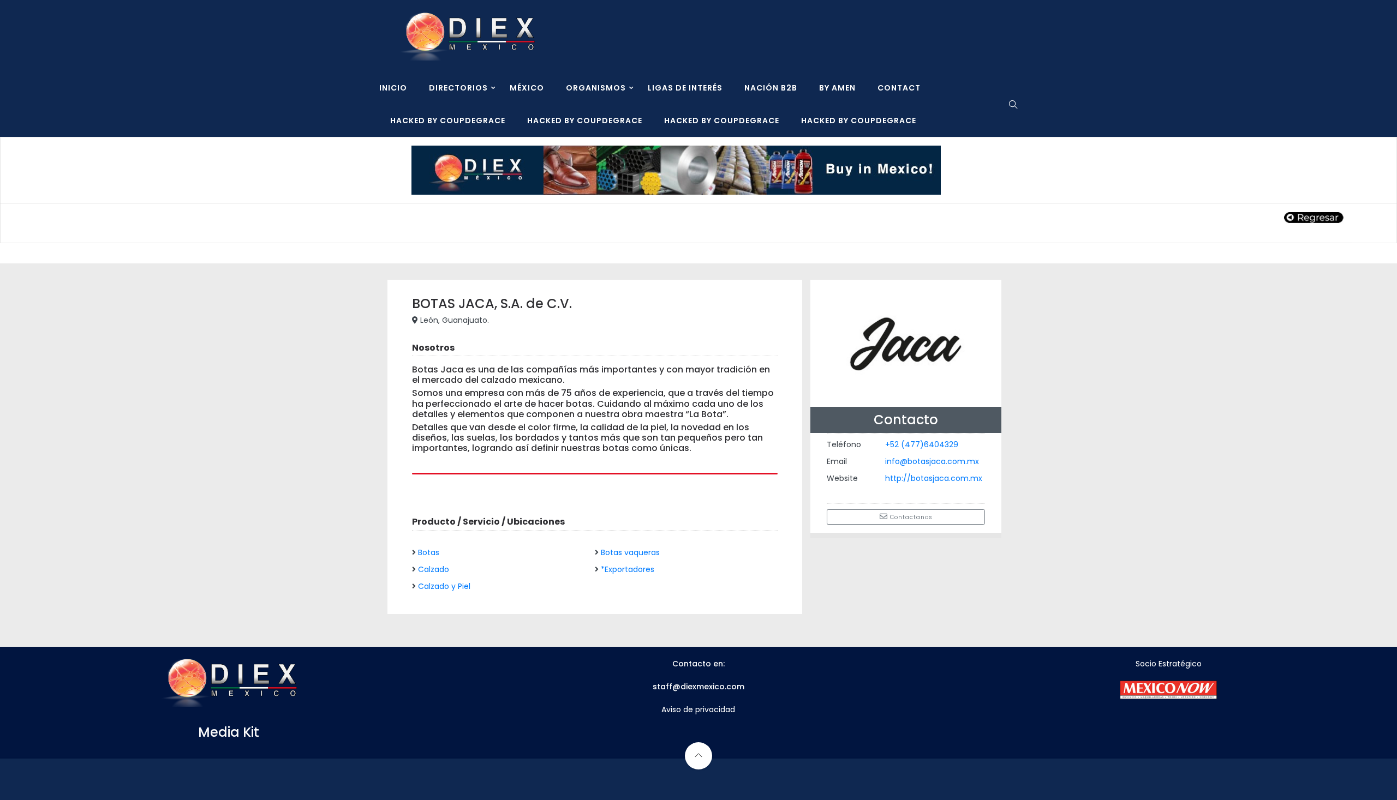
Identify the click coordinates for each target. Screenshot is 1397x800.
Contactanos (910, 517)
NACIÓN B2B (770, 87)
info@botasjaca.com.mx (932, 461)
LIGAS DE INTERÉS (685, 87)
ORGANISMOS (596, 87)
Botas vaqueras (630, 552)
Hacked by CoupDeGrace (447, 120)
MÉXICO (527, 87)
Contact (899, 87)
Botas (428, 552)
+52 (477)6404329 (921, 444)
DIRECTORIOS (458, 87)
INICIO (393, 87)
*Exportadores (627, 569)
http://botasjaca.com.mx (933, 478)
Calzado (433, 569)
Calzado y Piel (444, 586)
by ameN (837, 87)
